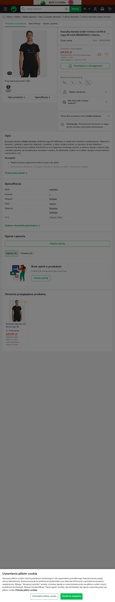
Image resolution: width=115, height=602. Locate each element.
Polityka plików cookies (26, 590)
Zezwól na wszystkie (71, 596)
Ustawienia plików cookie (44, 596)
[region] (57, 585)
